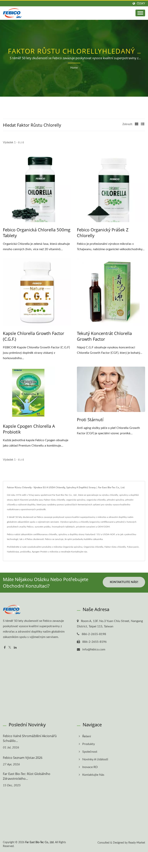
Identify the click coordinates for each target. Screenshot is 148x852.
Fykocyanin (133, 547)
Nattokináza (13, 552)
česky (141, 3)
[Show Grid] (136, 124)
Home (74, 67)
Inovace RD (90, 767)
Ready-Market (136, 842)
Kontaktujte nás (79, 552)
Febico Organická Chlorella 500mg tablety (36, 232)
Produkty (88, 744)
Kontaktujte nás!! (124, 582)
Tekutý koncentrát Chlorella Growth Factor (104, 336)
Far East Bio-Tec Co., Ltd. (39, 842)
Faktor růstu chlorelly (115, 547)
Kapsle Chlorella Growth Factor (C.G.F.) (33, 336)
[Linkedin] (15, 647)
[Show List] (142, 124)
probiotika (25, 552)
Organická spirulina (72, 547)
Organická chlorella (93, 547)
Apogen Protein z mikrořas (45, 552)
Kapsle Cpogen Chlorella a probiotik (29, 429)
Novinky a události (95, 759)
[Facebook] (5, 647)
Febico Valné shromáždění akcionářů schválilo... (30, 738)
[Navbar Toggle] (140, 13)
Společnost (89, 751)
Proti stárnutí (90, 419)
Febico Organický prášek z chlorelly (103, 232)
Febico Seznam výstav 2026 (22, 758)
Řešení (86, 736)
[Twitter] (9, 647)
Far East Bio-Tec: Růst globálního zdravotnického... (26, 776)
